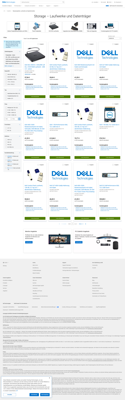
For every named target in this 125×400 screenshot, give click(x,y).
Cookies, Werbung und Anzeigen (69, 307)
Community (95, 265)
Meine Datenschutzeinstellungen (48, 307)
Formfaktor (7, 124)
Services (5, 288)
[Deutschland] (4, 11)
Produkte (5, 283)
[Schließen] (49, 377)
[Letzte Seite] (85, 224)
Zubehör (9, 11)
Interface (7, 136)
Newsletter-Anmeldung (97, 288)
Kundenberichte (36, 298)
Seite (69, 224)
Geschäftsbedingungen (23, 307)
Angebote (5, 290)
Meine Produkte (36, 273)
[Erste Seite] (59, 224)
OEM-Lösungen (65, 283)
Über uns (35, 280)
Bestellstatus (36, 267)
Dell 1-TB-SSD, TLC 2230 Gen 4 (109, 125)
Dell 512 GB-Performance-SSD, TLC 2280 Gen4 (109, 186)
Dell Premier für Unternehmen (116, 5)
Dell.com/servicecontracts (69, 320)
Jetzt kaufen (29, 242)
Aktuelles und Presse (37, 290)
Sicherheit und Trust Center (98, 293)
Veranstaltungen (96, 285)
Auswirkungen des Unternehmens (40, 296)
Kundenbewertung (9, 152)
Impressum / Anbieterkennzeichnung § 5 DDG (13, 309)
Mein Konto (35, 265)
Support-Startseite (66, 265)
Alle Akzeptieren (45, 394)
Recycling (35, 293)
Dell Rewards (95, 283)
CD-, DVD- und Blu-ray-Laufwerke (13, 57)
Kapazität (7, 71)
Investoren (35, 288)
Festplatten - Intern (10, 55)
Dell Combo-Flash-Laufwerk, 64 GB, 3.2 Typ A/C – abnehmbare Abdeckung (59, 67)
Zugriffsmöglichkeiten (101, 307)
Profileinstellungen (37, 270)
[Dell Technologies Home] (9, 2)
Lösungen (5, 285)
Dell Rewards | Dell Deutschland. (95, 328)
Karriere (34, 283)
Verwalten (9, 394)
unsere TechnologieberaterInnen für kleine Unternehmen (100, 360)
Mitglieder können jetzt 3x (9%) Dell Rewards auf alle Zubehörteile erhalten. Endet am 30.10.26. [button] (34, 87)
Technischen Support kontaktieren (70, 267)
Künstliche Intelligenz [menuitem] (7, 5)
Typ (6, 90)
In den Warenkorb (35, 96)
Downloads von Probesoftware (99, 296)
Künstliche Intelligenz (7, 280)
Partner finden (65, 280)
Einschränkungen (76, 370)
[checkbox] (11, 74)
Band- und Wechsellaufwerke (13, 63)
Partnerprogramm (66, 285)
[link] (103, 2)
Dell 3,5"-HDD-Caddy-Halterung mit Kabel (109, 66)
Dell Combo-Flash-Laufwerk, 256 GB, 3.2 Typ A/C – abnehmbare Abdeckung (84, 127)
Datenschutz (35, 307)
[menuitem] (18, 6)
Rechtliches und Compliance (86, 307)
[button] (95, 2)
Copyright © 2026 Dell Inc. (9, 307)
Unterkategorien (9, 51)
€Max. (13, 118)
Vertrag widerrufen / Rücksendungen (70, 270)
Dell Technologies (7, 303)
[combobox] (42, 2)
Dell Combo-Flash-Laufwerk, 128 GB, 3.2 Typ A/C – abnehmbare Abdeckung (34, 187)
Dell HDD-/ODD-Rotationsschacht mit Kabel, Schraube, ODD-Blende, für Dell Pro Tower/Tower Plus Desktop (84, 189)
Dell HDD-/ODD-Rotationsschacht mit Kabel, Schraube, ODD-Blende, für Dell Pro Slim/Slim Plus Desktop (34, 128)
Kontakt (94, 267)
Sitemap (5, 265)
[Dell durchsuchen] (63, 2)
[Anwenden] (19, 119)
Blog (93, 280)
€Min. (6, 118)
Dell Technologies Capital (38, 285)
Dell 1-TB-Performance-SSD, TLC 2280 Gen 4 (59, 126)
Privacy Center (95, 290)
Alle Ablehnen (34, 394)
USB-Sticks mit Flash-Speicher (13, 61)
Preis (6, 104)
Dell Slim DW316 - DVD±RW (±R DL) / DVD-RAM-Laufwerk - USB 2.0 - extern (35, 67)
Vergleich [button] (42, 44)
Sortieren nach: (111, 36)
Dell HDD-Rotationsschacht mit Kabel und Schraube (84, 66)
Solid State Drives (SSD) (12, 59)
